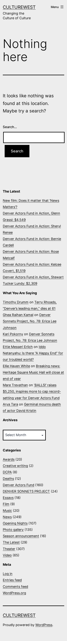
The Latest (11, 542)
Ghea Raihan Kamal (18, 315)
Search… (10, 127)
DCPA (7, 472)
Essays (8, 498)
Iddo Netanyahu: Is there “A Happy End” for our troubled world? (33, 353)
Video (7, 555)
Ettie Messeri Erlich (18, 347)
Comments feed (15, 587)
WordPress (43, 625)
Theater (9, 549)
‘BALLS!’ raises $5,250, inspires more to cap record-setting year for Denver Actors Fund (32, 391)
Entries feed (12, 580)
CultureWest (19, 7)
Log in (7, 574)
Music (7, 511)
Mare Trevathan (15, 385)
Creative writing (15, 466)
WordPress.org (14, 593)
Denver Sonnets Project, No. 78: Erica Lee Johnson (29, 321)
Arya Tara (10, 404)
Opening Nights (15, 523)
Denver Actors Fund (18, 485)
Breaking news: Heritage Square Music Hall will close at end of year (33, 372)
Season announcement (21, 536)
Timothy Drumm (15, 302)
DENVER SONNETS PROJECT (26, 491)
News (7, 517)
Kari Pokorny (13, 334)
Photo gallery (13, 530)
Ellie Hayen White (16, 366)
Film (6, 504)
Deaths (8, 479)
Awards (9, 459)
